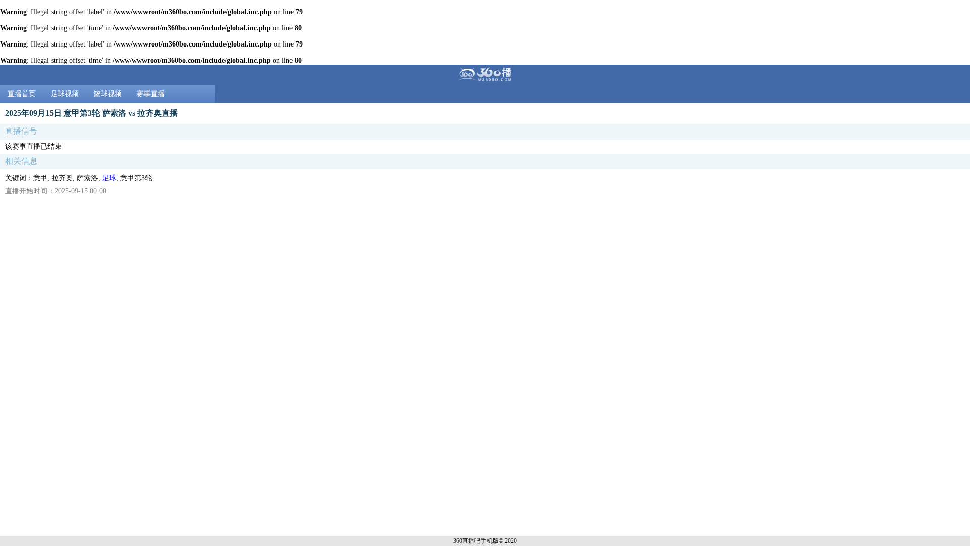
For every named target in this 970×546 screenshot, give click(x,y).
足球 (109, 178)
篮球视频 (107, 94)
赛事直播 (150, 94)
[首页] (485, 75)
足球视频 (65, 94)
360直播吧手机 (473, 540)
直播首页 (22, 94)
